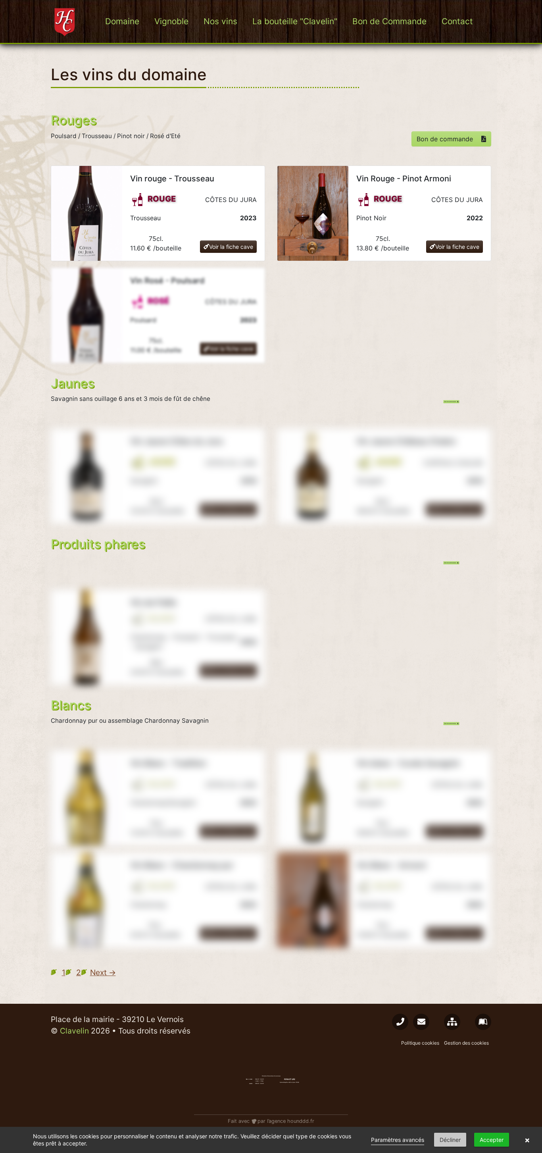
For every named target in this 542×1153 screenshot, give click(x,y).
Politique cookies (420, 1043)
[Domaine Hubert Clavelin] (65, 21)
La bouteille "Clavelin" (294, 21)
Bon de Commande (389, 21)
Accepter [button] (492, 1139)
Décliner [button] (450, 1139)
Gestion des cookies (466, 1043)
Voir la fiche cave (231, 246)
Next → (103, 972)
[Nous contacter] (400, 1022)
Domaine (122, 21)
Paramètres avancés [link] (397, 1139)
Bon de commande (446, 139)
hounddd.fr (300, 1121)
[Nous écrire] (421, 1022)
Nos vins (220, 21)
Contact (457, 21)
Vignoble (171, 21)
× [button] (527, 1140)
